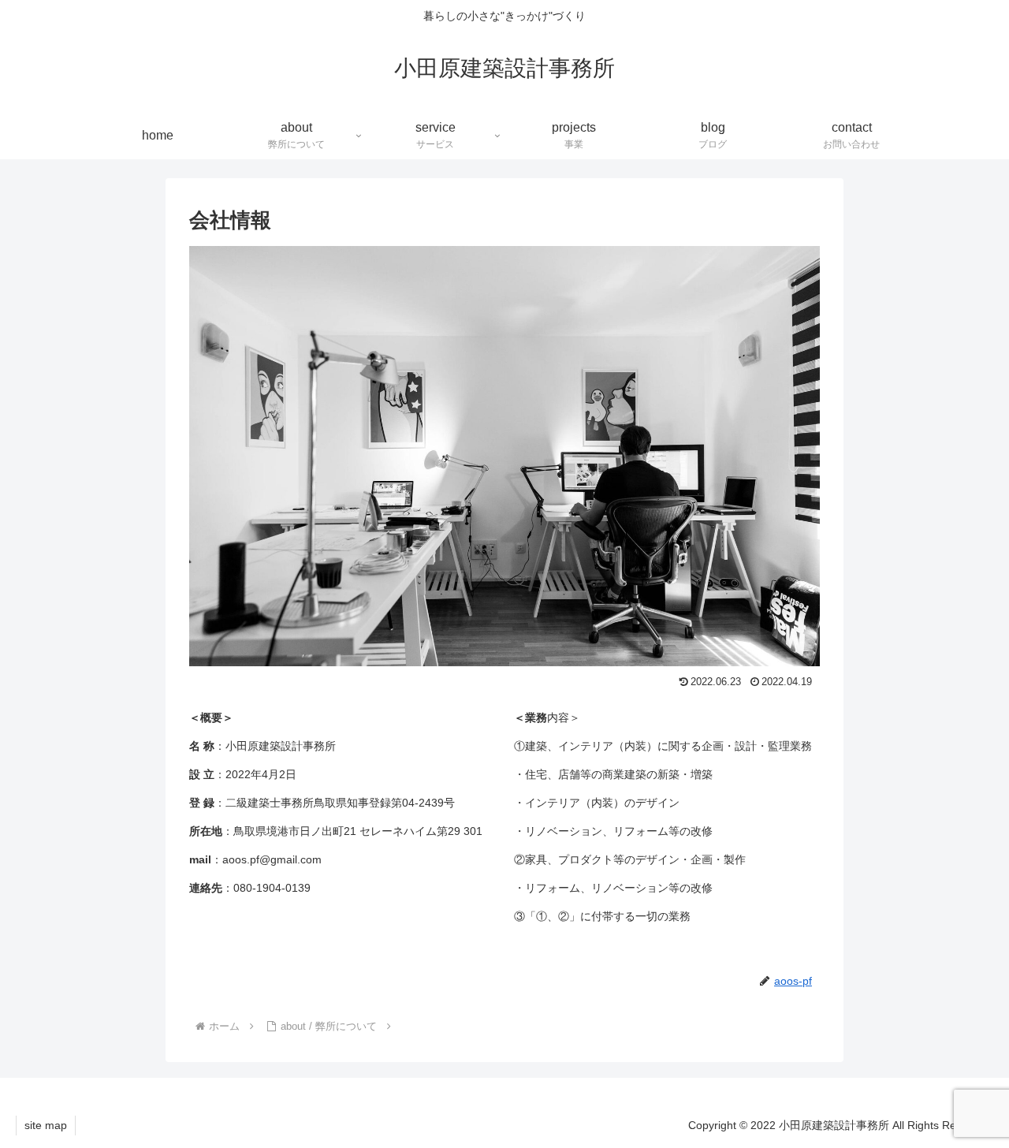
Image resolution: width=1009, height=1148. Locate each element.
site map (45, 1125)
